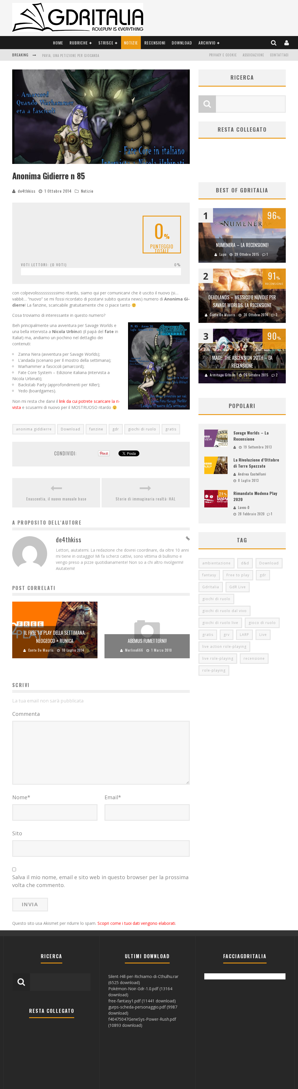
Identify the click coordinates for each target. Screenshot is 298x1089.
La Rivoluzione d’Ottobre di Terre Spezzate (256, 463)
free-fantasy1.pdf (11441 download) (142, 1001)
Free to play (237, 575)
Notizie (131, 43)
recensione (254, 658)
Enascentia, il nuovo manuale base (56, 499)
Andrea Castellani (252, 474)
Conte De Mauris (41, 650)
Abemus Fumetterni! (147, 640)
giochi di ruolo (142, 429)
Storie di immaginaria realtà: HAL (146, 499)
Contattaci (279, 55)
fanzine (96, 429)
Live (263, 634)
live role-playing (217, 658)
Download (182, 43)
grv (227, 634)
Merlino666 (134, 650)
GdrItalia (210, 586)
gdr (115, 429)
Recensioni (154, 43)
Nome (21, 797)
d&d (245, 563)
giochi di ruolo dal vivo (224, 610)
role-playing (214, 670)
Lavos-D (244, 507)
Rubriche (79, 43)
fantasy (209, 575)
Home (58, 43)
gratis (170, 429)
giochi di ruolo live (220, 622)
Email (112, 797)
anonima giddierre (34, 429)
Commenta (26, 713)
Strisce (105, 43)
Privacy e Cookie (223, 55)
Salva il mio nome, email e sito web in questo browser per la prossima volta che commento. (100, 881)
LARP (244, 634)
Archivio (207, 43)
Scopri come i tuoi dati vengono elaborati (136, 923)
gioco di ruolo (262, 622)
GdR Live (237, 586)
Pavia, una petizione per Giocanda (70, 55)
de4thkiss (27, 191)
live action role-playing (224, 646)
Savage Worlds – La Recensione (251, 436)
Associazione (253, 55)
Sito (17, 833)
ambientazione (216, 563)
